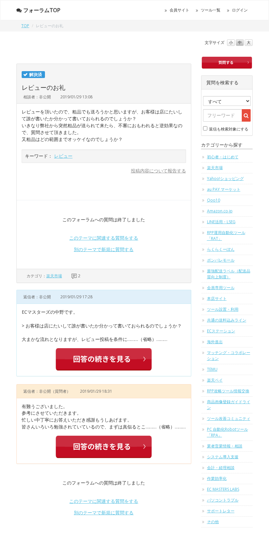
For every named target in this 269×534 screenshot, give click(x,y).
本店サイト (217, 298)
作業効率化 (217, 478)
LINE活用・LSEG (221, 222)
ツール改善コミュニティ (228, 418)
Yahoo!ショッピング (225, 178)
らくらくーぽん (221, 249)
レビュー (63, 156)
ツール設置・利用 (222, 309)
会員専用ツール (221, 287)
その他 (213, 521)
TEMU (212, 369)
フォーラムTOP (41, 10)
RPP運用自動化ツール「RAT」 (226, 235)
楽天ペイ (215, 380)
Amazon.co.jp (220, 211)
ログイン (240, 10)
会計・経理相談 (221, 467)
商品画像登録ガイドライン (228, 404)
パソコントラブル (222, 500)
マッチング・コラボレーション (228, 355)
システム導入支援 (222, 457)
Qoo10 (213, 200)
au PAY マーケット (223, 189)
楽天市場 (54, 276)
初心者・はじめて (222, 157)
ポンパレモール (221, 260)
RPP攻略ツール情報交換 (228, 391)
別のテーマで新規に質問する (104, 249)
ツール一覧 (210, 10)
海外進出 (215, 342)
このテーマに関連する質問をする (103, 238)
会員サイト (179, 10)
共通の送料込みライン (226, 320)
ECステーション (221, 331)
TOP (25, 26)
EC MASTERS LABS (223, 489)
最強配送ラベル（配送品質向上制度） (228, 274)
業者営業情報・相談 (224, 446)
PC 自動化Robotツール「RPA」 (227, 432)
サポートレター (221, 511)
